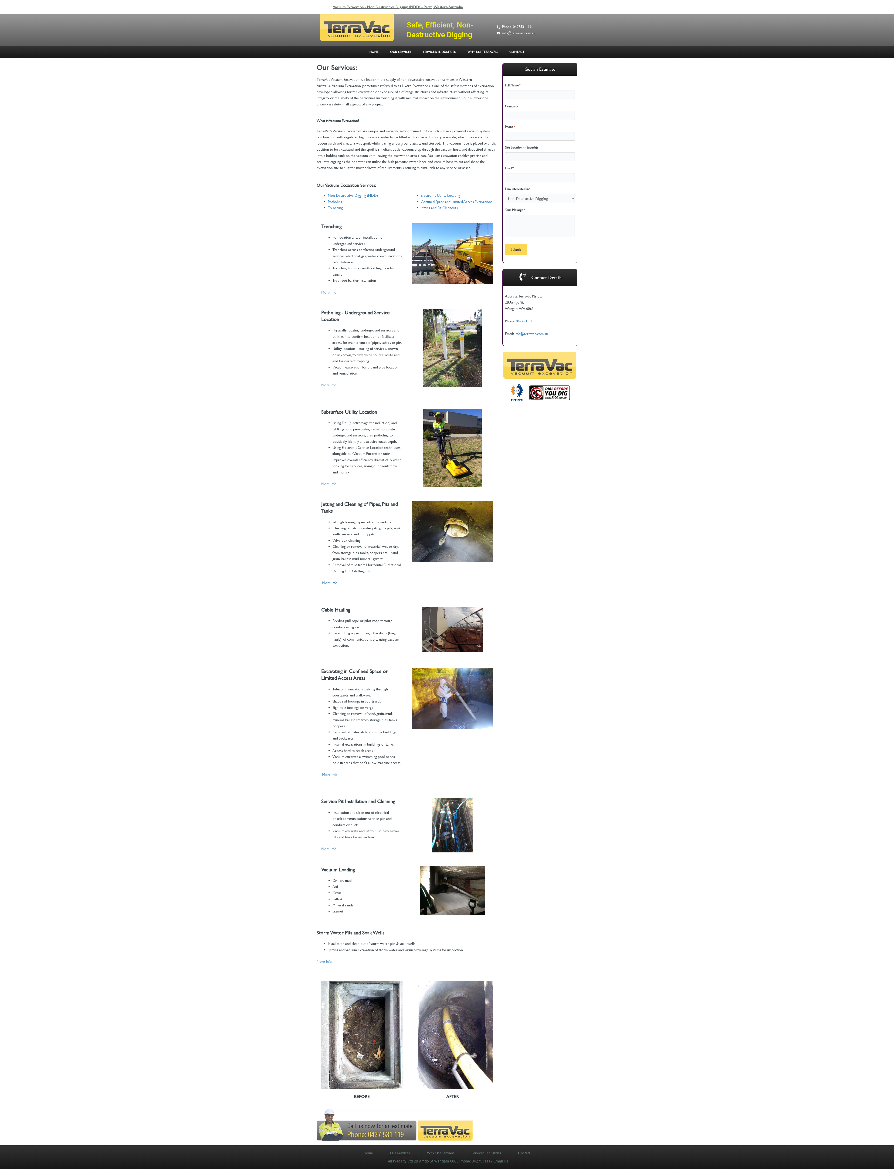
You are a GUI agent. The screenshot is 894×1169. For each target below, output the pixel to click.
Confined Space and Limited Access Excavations (456, 201)
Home (374, 52)
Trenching (335, 208)
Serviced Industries (439, 52)
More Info (328, 292)
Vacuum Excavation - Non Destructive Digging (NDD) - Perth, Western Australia (398, 7)
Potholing (335, 201)
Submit (516, 249)
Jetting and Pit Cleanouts (439, 208)
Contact (517, 52)
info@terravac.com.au (531, 333)
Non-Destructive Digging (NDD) (353, 195)
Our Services (400, 52)
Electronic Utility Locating (440, 195)
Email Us (501, 1161)
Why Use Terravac (482, 52)
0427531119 (525, 321)
